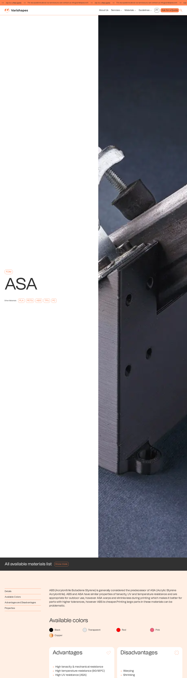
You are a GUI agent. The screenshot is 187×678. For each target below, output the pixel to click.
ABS (38, 301)
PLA (21, 301)
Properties (10, 608)
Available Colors (13, 597)
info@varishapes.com (65, 3)
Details (8, 591)
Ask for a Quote (170, 10)
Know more (61, 564)
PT (157, 10)
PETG (30, 301)
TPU (47, 301)
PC (53, 301)
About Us (103, 10)
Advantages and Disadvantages (20, 602)
